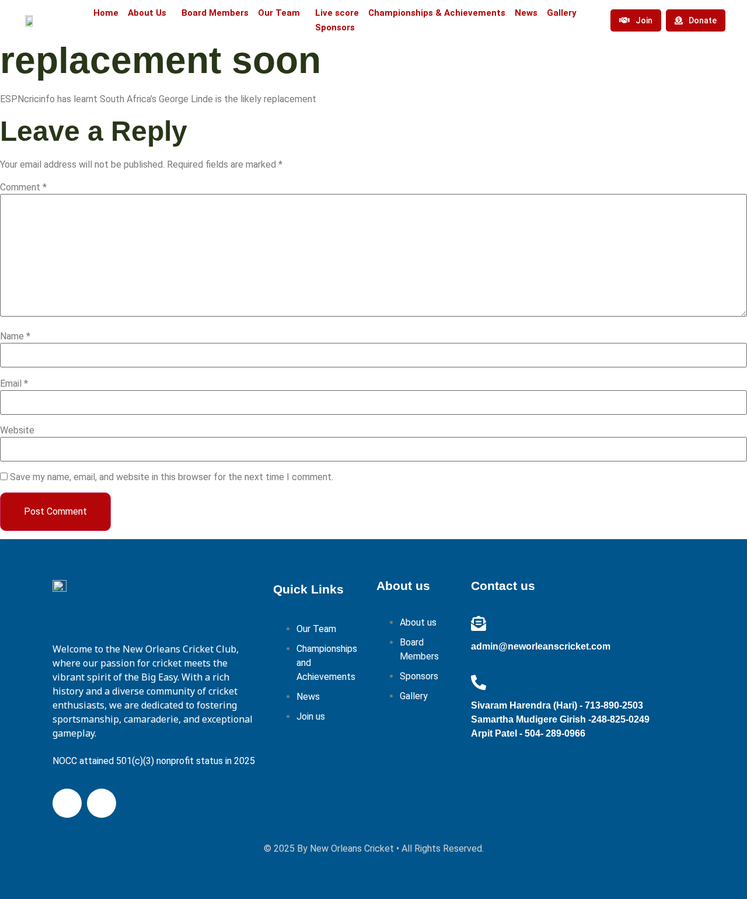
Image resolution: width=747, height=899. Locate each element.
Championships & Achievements (436, 13)
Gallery (562, 13)
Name (15, 336)
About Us (147, 13)
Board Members (215, 13)
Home (105, 13)
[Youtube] (101, 803)
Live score (337, 13)
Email (14, 383)
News (526, 13)
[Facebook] (67, 803)
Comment (23, 187)
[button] (150, 13)
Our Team (279, 13)
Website (17, 430)
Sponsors (335, 27)
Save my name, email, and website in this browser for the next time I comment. (171, 477)
